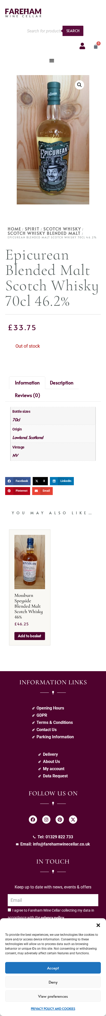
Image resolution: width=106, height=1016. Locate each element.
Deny (53, 982)
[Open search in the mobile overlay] (53, 31)
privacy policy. (53, 917)
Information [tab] (27, 382)
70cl (16, 419)
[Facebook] (33, 819)
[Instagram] (46, 819)
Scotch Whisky (62, 228)
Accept (53, 967)
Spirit (32, 228)
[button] (98, 924)
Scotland (35, 437)
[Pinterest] (60, 819)
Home (14, 228)
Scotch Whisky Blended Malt (44, 233)
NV (15, 455)
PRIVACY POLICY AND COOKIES (53, 1008)
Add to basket (29, 635)
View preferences (53, 996)
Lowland (19, 437)
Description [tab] (61, 382)
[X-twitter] (73, 819)
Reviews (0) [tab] (27, 395)
